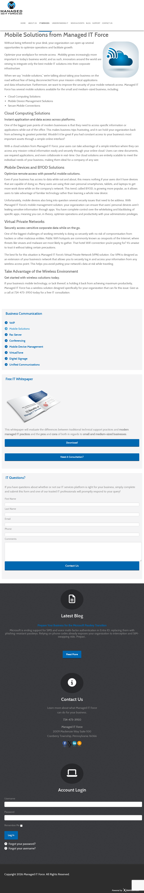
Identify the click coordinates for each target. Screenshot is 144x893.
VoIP (12, 322)
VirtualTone (16, 352)
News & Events (77, 23)
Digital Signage (18, 358)
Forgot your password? (22, 844)
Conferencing (17, 340)
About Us (32, 23)
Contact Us (107, 23)
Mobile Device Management (26, 346)
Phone (8, 528)
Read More (72, 654)
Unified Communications (24, 364)
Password (9, 811)
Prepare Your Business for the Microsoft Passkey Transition (72, 625)
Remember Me (11, 825)
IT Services (44, 23)
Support (96, 23)
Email (8, 518)
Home (23, 23)
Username (9, 798)
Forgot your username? (22, 848)
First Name (10, 498)
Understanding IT (60, 23)
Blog (88, 23)
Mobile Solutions (19, 328)
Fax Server (15, 334)
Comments (11, 538)
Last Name (10, 508)
